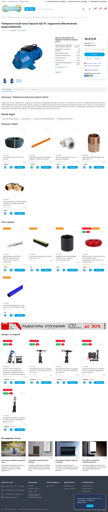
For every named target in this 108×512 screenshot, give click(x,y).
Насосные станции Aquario (59, 17)
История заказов (87, 488)
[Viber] (88, 76)
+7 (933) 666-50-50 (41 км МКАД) (77, 1)
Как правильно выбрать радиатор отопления (66, 461)
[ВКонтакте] (85, 76)
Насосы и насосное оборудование (31, 17)
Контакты (3, 1)
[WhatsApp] (90, 76)
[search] (83, 9)
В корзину (94, 54)
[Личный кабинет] (90, 9)
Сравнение (97, 58)
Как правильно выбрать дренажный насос (13, 461)
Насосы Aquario (46, 17)
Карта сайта (49, 486)
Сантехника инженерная (13, 17)
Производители (68, 486)
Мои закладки (86, 491)
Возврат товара (24, 1)
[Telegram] (92, 76)
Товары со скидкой (69, 488)
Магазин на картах (92, 70)
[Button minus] (5, 167)
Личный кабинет (87, 486)
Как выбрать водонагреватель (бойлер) (38, 461)
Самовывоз (90, 65)
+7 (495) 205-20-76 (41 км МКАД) (55, 1)
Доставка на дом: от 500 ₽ (93, 63)
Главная (3, 17)
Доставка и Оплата (13, 1)
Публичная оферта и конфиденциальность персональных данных (35, 495)
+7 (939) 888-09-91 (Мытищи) (98, 1)
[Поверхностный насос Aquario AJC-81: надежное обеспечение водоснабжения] (4, 81)
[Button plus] (11, 167)
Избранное (88, 58)
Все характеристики (61, 67)
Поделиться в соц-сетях (92, 73)
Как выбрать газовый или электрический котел (90, 461)
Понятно (89, 506)
